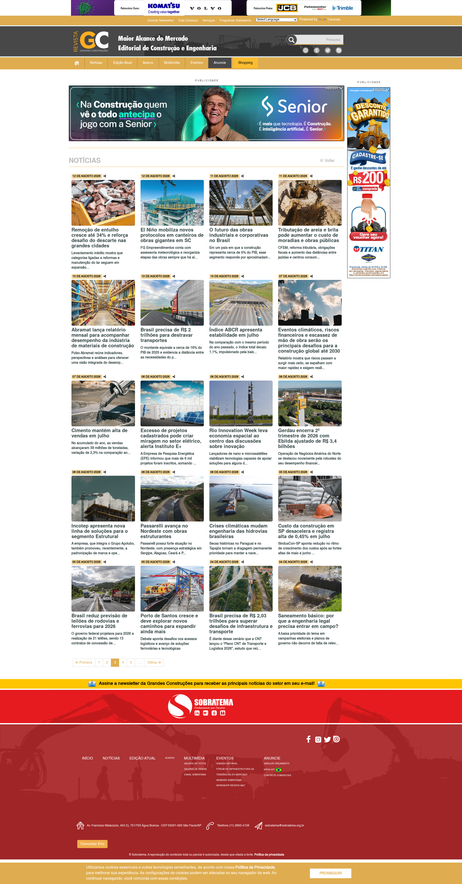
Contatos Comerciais (277, 775)
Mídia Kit (270, 770)
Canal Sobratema (195, 775)
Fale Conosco (188, 20)
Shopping (245, 63)
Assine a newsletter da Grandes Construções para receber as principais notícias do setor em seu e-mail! (206, 683)
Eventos (197, 63)
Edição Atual (122, 63)
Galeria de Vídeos (195, 769)
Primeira (85, 662)
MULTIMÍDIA (194, 758)
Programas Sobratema (235, 20)
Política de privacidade (269, 854)
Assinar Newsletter (161, 20)
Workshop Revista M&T (230, 786)
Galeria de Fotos (195, 764)
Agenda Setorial (226, 764)
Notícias (96, 63)
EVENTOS (225, 758)
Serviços (209, 20)
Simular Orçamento (276, 764)
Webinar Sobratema (228, 780)
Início (87, 758)
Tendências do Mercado (231, 775)
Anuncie (220, 63)
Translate (333, 19)
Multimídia (172, 63)
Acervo (148, 63)
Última (152, 662)
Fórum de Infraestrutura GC (235, 769)
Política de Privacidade (255, 868)
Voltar (329, 161)
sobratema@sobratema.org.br (284, 825)
